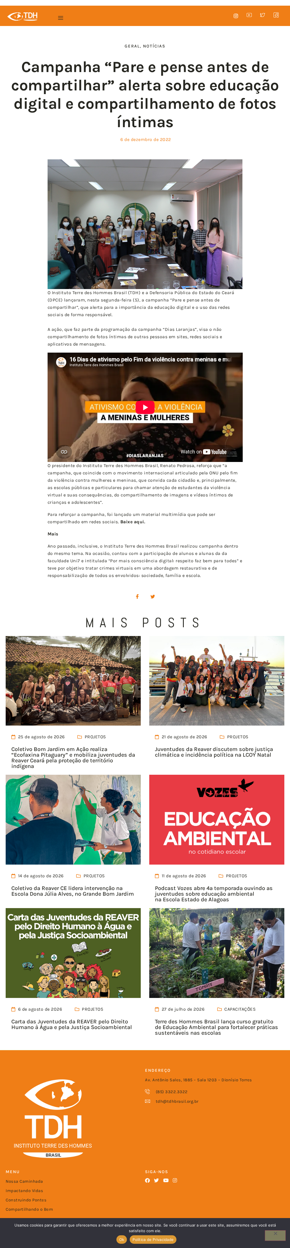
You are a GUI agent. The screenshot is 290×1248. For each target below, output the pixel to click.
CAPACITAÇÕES (240, 1009)
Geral (132, 46)
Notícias (154, 46)
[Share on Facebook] (137, 596)
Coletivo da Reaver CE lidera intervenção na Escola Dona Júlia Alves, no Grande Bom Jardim (72, 891)
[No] (275, 1235)
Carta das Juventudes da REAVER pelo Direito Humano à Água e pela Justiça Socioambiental (71, 1024)
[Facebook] (147, 1180)
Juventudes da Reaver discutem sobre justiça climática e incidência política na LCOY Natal (214, 752)
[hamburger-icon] (60, 18)
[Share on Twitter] (152, 596)
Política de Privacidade (153, 1239)
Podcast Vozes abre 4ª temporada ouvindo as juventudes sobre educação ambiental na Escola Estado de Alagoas (214, 894)
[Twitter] (156, 1180)
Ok (121, 1239)
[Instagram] (175, 1180)
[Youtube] (165, 1180)
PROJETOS (95, 737)
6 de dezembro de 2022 (145, 139)
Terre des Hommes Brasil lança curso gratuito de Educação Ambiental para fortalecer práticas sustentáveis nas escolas (216, 1027)
